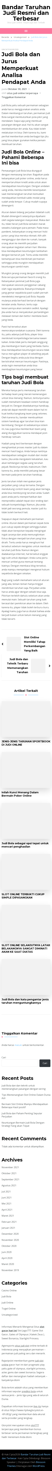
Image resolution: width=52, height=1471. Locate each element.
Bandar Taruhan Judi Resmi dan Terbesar (26, 13)
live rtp (37, 1406)
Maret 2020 (8, 1264)
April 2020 (7, 1258)
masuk (18, 1045)
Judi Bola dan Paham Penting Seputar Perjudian (22, 1115)
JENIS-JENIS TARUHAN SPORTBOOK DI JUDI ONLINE (26, 743)
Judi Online (7, 1302)
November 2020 (10, 1240)
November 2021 (10, 1167)
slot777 (35, 1425)
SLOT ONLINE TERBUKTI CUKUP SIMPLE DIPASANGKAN (23, 896)
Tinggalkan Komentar (14, 97)
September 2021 (10, 1179)
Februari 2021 (9, 1221)
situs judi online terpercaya (22, 93)
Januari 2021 (8, 1227)
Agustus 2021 (9, 1185)
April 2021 (7, 1209)
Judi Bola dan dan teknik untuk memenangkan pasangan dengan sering (24, 1087)
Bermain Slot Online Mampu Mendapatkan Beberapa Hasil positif (25, 1106)
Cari (4, 1057)
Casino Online (9, 1290)
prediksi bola (29, 1391)
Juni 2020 (7, 1252)
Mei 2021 (6, 1203)
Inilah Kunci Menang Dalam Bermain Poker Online (20, 794)
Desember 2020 (10, 1233)
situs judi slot (22, 1345)
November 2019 (10, 1270)
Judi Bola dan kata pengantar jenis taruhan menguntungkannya (25, 1001)
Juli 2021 (6, 1191)
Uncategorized (10, 49)
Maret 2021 (8, 1215)
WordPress (39, 1466)
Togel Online (9, 1308)
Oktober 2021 (9, 1173)
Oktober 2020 (9, 1246)
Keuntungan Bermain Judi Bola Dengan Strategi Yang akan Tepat (23, 1124)
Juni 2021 (7, 1197)
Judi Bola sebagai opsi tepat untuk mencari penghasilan (25, 845)
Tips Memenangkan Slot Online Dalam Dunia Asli (26, 1096)
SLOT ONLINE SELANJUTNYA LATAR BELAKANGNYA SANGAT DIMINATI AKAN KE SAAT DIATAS (26, 948)
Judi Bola (6, 1296)
